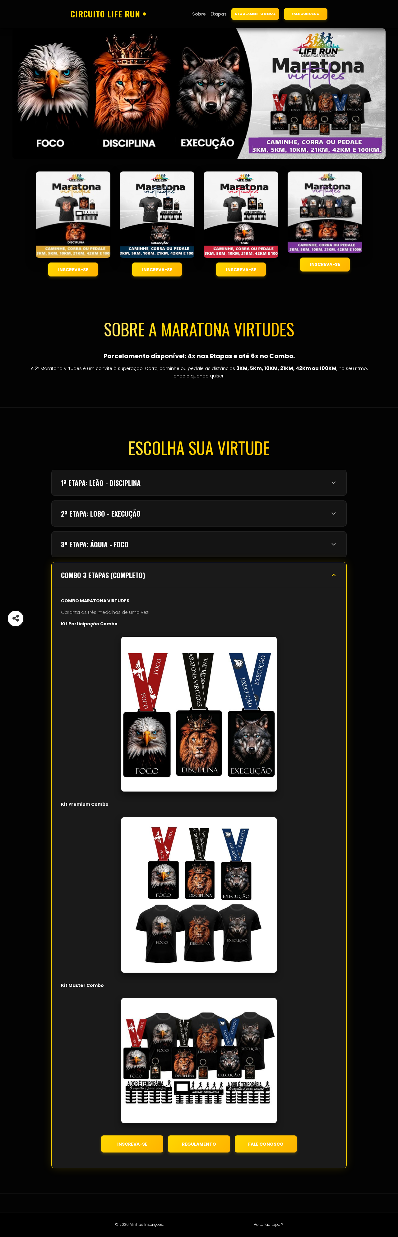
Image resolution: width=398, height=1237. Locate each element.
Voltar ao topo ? (268, 1224)
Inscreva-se (73, 270)
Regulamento (199, 1144)
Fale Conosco (305, 13)
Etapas (219, 14)
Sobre (199, 14)
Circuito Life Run (105, 14)
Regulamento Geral (255, 13)
